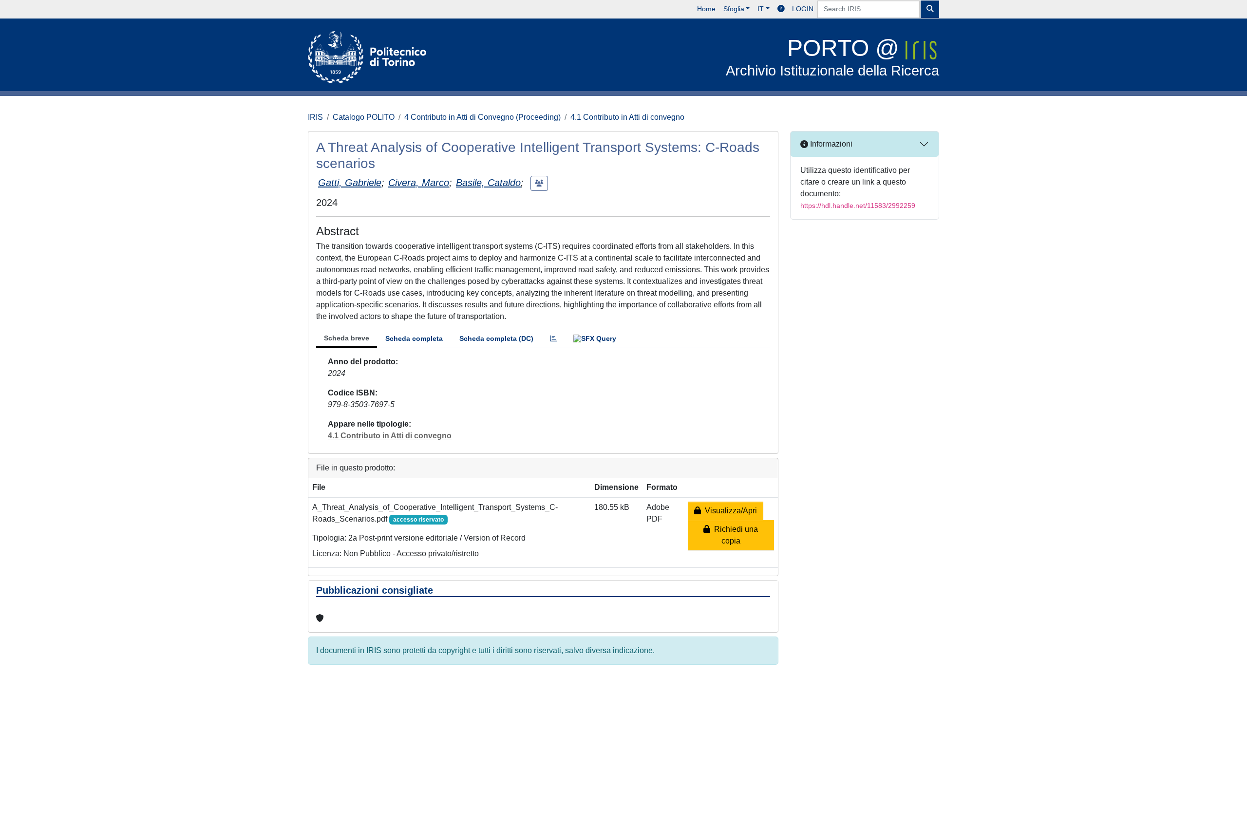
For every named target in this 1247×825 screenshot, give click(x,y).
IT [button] (760, 9)
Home (706, 9)
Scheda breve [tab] (346, 338)
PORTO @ (832, 56)
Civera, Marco (418, 182)
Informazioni (830, 144)
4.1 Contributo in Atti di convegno (627, 117)
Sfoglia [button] (733, 9)
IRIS (315, 117)
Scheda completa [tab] (414, 338)
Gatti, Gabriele (349, 182)
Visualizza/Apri (729, 510)
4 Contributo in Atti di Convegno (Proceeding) (482, 117)
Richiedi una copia (734, 535)
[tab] (553, 338)
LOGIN (802, 9)
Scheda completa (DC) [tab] (496, 338)
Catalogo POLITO (364, 117)
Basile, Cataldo (488, 182)
